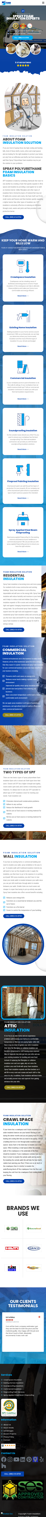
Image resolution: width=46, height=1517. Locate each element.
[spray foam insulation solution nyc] (6, 2)
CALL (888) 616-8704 (21, 38)
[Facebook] (3, 1459)
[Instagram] (10, 1459)
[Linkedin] (22, 1459)
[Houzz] (3, 1465)
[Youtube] (16, 1459)
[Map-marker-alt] (35, 1459)
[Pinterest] (29, 1459)
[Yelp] (41, 1459)
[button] (43, 3)
